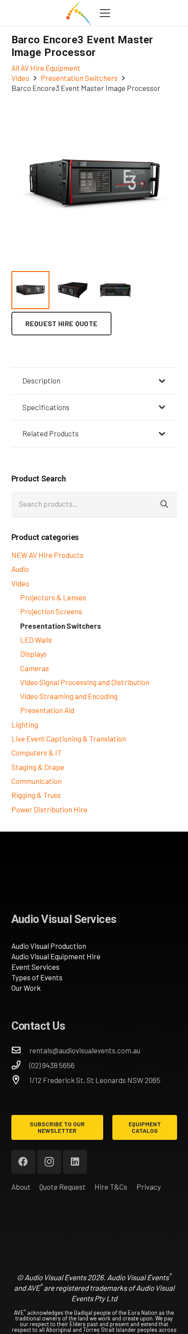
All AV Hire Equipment (45, 67)
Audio (20, 568)
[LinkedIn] (75, 1162)
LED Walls (36, 639)
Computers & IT (36, 752)
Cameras (34, 668)
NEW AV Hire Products (47, 554)
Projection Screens (51, 611)
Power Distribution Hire (49, 809)
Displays (33, 653)
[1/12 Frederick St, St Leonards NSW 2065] (20, 1080)
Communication (36, 781)
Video (20, 583)
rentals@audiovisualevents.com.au (84, 1050)
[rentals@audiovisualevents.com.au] (20, 1050)
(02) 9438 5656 (52, 1065)
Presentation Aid (47, 710)
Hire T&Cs (110, 1186)
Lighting (24, 724)
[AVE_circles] (78, 13)
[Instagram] (49, 1162)
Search (164, 504)
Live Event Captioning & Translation (68, 738)
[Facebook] (23, 1162)
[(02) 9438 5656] (20, 1065)
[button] (105, 13)
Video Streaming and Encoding (69, 696)
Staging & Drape (37, 767)
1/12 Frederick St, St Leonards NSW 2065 (94, 1080)
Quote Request (62, 1186)
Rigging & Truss (36, 795)
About (21, 1186)
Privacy (148, 1186)
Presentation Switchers (60, 625)
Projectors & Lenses (53, 597)
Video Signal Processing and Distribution (85, 682)
